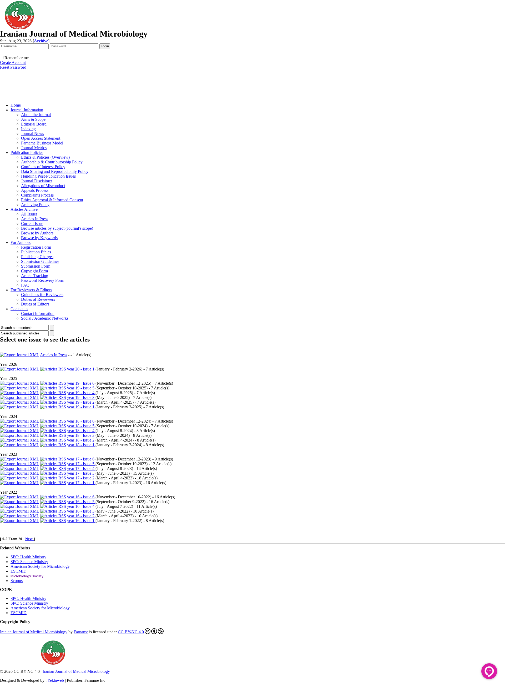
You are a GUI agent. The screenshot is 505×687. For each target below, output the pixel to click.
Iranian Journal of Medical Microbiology (33, 632)
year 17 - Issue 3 (81, 473)
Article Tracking (34, 275)
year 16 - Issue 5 (81, 501)
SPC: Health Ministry (28, 557)
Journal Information (27, 110)
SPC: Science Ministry (29, 561)
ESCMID (19, 571)
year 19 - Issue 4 (81, 392)
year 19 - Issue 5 (81, 388)
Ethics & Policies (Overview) (45, 157)
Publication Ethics (36, 252)
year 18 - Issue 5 (81, 426)
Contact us (19, 309)
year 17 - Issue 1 (81, 482)
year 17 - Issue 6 (81, 459)
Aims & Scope (33, 119)
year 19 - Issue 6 (81, 383)
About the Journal (36, 114)
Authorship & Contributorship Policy (52, 162)
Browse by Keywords (39, 237)
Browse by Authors (37, 233)
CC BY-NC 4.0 (131, 632)
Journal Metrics (34, 148)
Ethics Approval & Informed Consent (52, 200)
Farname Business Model (42, 143)
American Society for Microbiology (40, 566)
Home (16, 105)
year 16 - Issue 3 (81, 511)
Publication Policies (27, 152)
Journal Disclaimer (36, 181)
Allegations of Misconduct (43, 185)
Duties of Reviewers (38, 299)
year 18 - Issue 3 (81, 435)
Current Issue (32, 223)
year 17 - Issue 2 (81, 478)
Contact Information (37, 313)
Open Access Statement (40, 138)
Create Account (13, 62)
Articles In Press (34, 219)
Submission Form (35, 266)
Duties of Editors (35, 304)
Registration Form (36, 247)
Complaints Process (37, 195)
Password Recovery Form (42, 280)
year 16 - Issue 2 (81, 516)
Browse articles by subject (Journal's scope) (57, 228)
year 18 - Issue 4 (81, 430)
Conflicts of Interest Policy (43, 166)
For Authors (21, 242)
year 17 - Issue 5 (81, 464)
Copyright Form (34, 271)
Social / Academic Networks (44, 318)
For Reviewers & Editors (31, 290)
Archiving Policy (35, 204)
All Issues (29, 214)
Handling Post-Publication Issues (48, 176)
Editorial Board (34, 124)
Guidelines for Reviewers (42, 294)
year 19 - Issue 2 (81, 402)
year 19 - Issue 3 (81, 397)
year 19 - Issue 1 (81, 407)
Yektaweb (55, 680)
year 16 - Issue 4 (81, 506)
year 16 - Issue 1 (81, 520)
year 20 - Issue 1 (81, 369)
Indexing (28, 129)
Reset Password (13, 67)
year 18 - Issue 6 (81, 421)
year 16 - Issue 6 (81, 497)
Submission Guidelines (40, 261)
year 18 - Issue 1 (81, 445)
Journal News (32, 133)
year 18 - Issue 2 (81, 440)
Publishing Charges (37, 256)
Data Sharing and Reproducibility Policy (54, 171)
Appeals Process (34, 190)
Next (29, 539)
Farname (81, 632)
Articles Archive (24, 209)
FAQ (25, 285)
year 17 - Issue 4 (81, 468)
